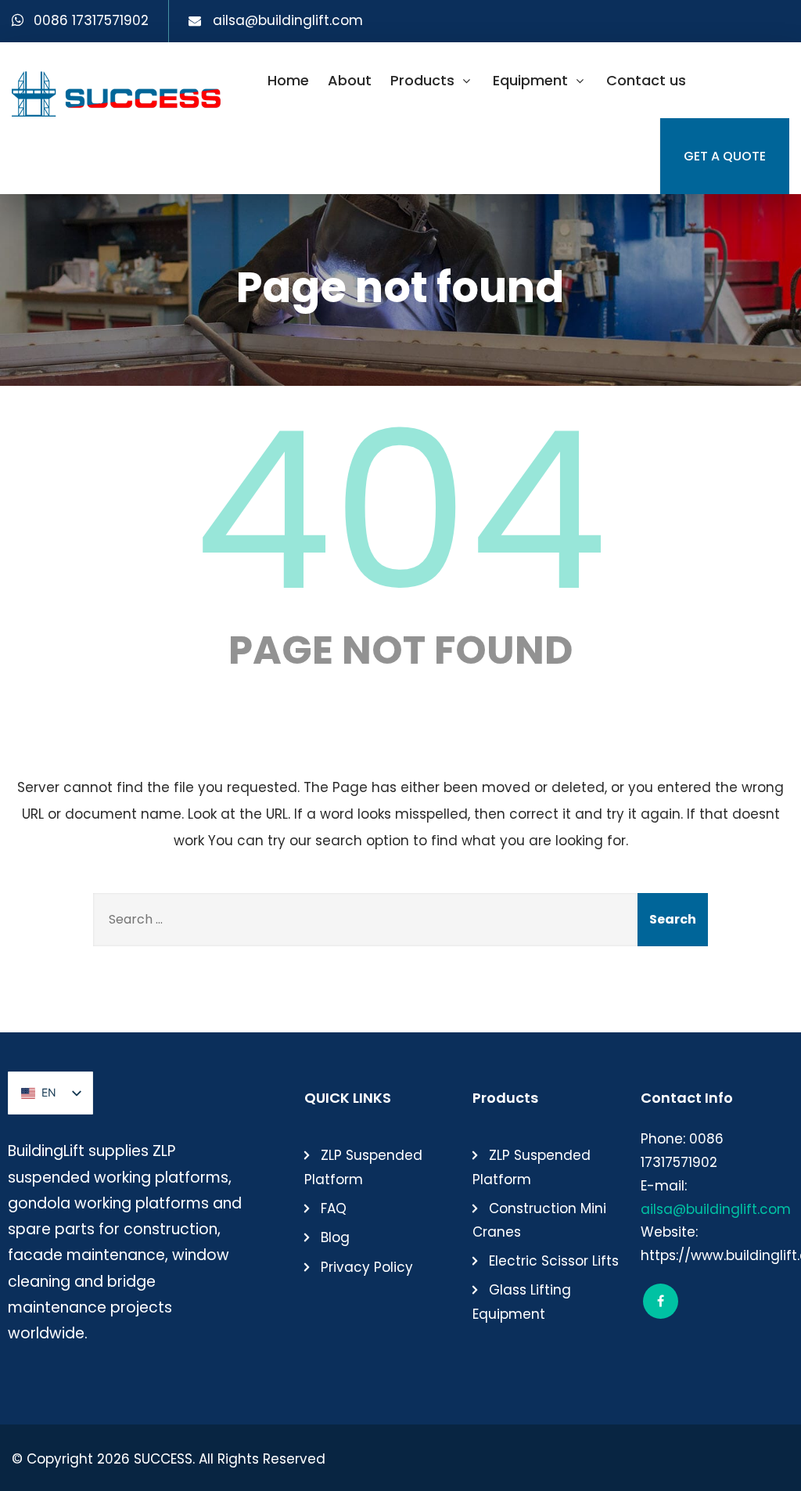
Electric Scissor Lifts (554, 1261)
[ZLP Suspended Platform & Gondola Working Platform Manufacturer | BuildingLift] (117, 89)
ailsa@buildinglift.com (288, 20)
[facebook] (660, 1301)
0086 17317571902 (91, 20)
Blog (335, 1237)
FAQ (334, 1208)
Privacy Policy (367, 1267)
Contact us (646, 80)
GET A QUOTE (725, 156)
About (350, 80)
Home (288, 80)
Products (422, 80)
